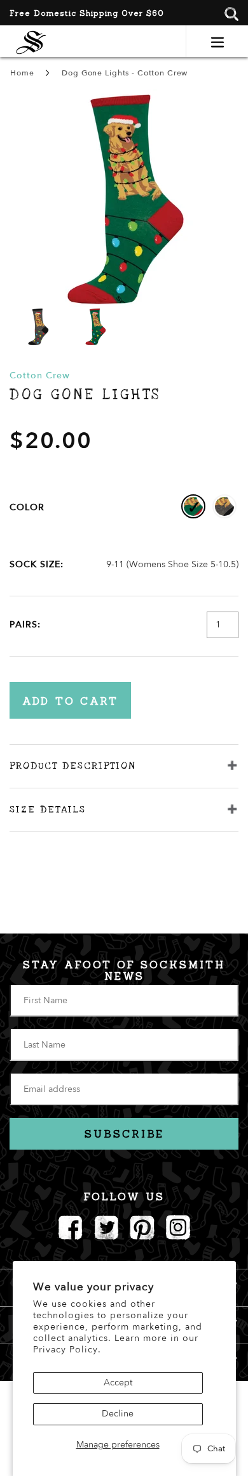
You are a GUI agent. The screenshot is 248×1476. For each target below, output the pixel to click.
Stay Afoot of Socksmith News (124, 970)
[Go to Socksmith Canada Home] (31, 41)
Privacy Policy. (67, 1350)
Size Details (48, 809)
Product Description (72, 765)
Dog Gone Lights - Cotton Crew (125, 73)
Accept (118, 1383)
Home (22, 73)
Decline (118, 1414)
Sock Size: (37, 564)
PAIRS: (25, 625)
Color (27, 507)
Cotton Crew (40, 375)
